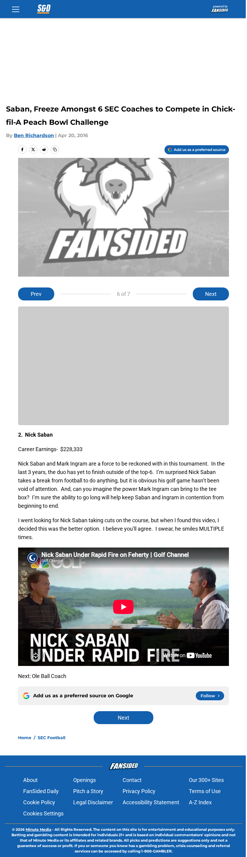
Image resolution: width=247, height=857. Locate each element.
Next (211, 294)
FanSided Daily (41, 791)
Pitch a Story (88, 791)
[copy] (55, 149)
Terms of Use (205, 791)
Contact (132, 780)
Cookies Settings (43, 813)
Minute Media (38, 829)
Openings (84, 780)
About (30, 780)
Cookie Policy (39, 802)
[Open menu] (15, 9)
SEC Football (51, 737)
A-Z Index (200, 802)
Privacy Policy (139, 791)
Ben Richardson (34, 135)
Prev (36, 294)
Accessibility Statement (151, 802)
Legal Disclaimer (93, 802)
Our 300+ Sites (206, 780)
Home (24, 737)
